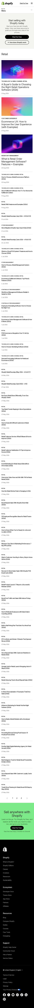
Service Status (8, 958)
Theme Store (7, 895)
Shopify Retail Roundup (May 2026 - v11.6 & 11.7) (16, 372)
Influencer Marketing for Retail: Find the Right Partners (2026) (15, 706)
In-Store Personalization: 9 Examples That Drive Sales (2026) (15, 693)
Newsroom (6, 876)
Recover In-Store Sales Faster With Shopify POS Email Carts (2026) (16, 572)
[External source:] (27, 798)
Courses (5, 928)
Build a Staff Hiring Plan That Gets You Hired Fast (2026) (16, 626)
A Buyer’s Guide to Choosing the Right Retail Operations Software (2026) (16, 87)
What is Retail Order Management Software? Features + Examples (13, 161)
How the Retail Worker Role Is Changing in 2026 (16, 491)
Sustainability (7, 880)
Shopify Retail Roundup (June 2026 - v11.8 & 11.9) (16, 239)
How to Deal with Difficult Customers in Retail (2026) (15, 424)
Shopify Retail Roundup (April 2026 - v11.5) (14, 384)
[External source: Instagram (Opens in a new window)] (17, 994)
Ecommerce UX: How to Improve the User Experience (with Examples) (16, 124)
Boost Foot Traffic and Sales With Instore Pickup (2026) (16, 599)
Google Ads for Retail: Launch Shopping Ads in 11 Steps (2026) (16, 667)
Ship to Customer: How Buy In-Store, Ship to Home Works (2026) (16, 558)
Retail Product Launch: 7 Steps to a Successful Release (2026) (15, 585)
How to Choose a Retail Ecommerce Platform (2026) (15, 178)
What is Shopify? (8, 862)
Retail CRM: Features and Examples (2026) (14, 204)
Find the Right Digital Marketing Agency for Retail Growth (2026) (16, 747)
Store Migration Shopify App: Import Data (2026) (16, 228)
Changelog (6, 936)
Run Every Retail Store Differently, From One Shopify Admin (14, 396)
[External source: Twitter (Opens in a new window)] (8, 994)
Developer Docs (8, 891)
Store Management (7, 225)
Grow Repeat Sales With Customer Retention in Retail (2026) (15, 654)
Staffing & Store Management (10, 289)
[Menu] (32, 3)
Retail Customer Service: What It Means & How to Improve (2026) (16, 437)
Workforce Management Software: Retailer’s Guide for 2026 (15, 293)
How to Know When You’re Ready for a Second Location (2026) (16, 531)
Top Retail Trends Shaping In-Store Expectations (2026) (16, 410)
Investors (6, 873)
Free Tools (6, 932)
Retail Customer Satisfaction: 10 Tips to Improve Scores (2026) (16, 451)
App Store (6, 899)
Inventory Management (10, 155)
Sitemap (5, 986)
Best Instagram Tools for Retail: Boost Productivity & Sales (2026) (16, 761)
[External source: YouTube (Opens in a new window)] (13, 994)
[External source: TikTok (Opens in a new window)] (21, 994)
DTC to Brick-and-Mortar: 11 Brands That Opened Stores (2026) (16, 640)
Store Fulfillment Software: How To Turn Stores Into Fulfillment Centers (16, 192)
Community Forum (9, 951)
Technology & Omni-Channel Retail (14, 81)
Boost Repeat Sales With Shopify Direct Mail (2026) (14, 504)
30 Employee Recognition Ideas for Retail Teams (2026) (16, 517)
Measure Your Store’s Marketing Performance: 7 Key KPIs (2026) (16, 544)
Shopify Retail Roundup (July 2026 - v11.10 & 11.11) (16, 216)
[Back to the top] (5, 849)
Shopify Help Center (9, 947)
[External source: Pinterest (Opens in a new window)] (4, 999)
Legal (5, 979)
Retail (3, 201)
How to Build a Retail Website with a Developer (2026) (15, 720)
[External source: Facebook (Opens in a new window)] (4, 994)
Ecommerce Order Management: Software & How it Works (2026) (16, 320)
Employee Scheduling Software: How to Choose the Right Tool (16, 307)
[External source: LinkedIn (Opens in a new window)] (26, 994)
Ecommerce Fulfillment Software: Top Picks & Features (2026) (15, 279)
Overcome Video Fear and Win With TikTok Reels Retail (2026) (16, 478)
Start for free (24, 3)
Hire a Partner (7, 954)
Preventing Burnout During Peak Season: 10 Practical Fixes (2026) (14, 734)
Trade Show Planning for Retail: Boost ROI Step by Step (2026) (16, 788)
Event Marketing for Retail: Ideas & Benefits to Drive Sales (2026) (15, 465)
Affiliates (6, 906)
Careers (5, 869)
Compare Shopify (8, 921)
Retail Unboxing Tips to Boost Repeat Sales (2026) (16, 680)
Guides (5, 925)
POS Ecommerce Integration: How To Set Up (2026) (15, 334)
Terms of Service (8, 975)
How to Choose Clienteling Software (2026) (14, 347)
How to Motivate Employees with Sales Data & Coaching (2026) (15, 613)
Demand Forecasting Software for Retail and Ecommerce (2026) (14, 359)
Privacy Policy (7, 982)
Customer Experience (9, 118)
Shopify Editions (8, 865)
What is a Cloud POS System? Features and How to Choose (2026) (16, 252)
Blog (4, 917)
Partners (5, 902)
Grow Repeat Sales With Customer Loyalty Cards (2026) (16, 774)
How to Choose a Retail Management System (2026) (15, 266)
